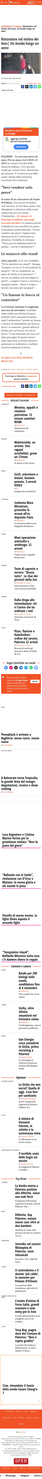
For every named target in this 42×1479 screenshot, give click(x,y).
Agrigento (33, 1411)
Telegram (20, 1475)
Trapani (21, 1424)
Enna (15, 1418)
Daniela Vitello (26, 1057)
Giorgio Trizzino (27, 1164)
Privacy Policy (6, 1468)
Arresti (12, 369)
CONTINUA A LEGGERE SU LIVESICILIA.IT (21, 395)
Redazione (20, 425)
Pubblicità (23, 1468)
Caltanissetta (7, 1418)
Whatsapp (7, 1475)
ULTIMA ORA (9, 1411)
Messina (21, 1418)
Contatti (15, 1468)
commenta (32, 376)
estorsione (21, 369)
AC (17, 488)
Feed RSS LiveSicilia (34, 1468)
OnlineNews (8, 745)
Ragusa (29, 1418)
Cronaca (17, 26)
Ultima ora (35, 1475)
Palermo (18, 1411)
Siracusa (36, 1418)
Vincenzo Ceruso (27, 1136)
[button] (3, 1400)
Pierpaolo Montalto (28, 1099)
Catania (25, 1411)
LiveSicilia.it (6, 26)
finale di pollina (32, 369)
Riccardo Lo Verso (14, 83)
